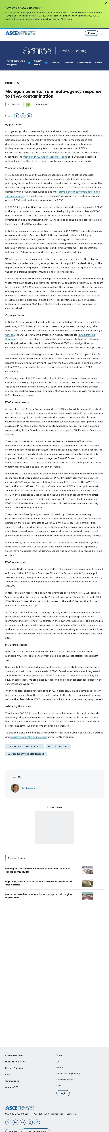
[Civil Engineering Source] (37, 50)
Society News (38, 62)
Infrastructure (58, 746)
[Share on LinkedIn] (29, 115)
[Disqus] (54, 946)
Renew (59, 1067)
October (9, 334)
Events (9, 1074)
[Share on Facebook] (16, 115)
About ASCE (11, 1087)
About (98, 62)
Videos (55, 62)
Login (91, 33)
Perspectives (84, 62)
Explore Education (14, 1068)
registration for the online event (28, 736)
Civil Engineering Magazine (16, 62)
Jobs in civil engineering (68, 1073)
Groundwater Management (25, 746)
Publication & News (15, 1061)
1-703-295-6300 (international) (47, 1113)
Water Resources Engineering (26, 754)
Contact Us (72, 1113)
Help (58, 1085)
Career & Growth (14, 1055)
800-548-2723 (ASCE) (16, 1113)
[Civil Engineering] (70, 50)
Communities (12, 1080)
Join (58, 1061)
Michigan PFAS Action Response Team (45, 156)
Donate (60, 1055)
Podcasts (68, 62)
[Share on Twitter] (23, 115)
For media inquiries (65, 1079)
